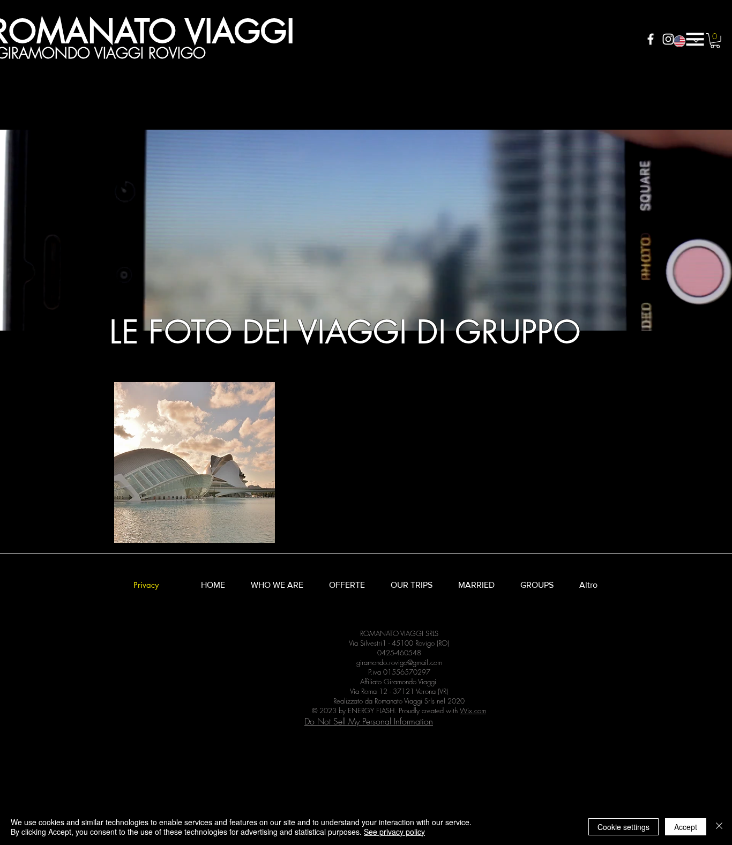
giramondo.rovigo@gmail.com (399, 662)
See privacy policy (394, 831)
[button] (695, 39)
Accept (685, 826)
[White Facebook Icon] (650, 39)
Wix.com (473, 710)
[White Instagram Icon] (668, 39)
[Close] (719, 826)
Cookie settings (623, 826)
